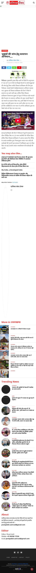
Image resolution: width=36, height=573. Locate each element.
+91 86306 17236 (13, 536)
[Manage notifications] (31, 569)
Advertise (14, 557)
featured (15, 182)
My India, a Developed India (11, 170)
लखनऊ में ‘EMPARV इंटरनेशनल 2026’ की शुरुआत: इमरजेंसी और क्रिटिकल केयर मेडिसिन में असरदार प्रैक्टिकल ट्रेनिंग (17, 159)
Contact (21, 557)
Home (8, 557)
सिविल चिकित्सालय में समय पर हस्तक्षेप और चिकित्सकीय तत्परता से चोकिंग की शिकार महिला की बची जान (16, 175)
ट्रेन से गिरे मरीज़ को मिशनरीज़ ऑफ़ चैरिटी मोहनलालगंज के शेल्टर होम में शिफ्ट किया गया (15, 165)
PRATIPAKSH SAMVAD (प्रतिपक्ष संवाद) (20, 563)
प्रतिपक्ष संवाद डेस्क (14, 60)
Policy (28, 557)
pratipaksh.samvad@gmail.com (13, 525)
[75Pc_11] (18, 78)
